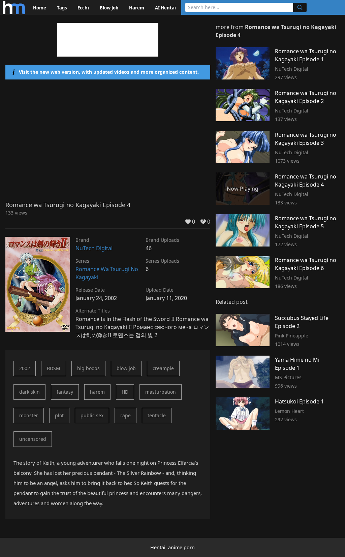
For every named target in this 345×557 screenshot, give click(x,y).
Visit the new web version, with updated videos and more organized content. (109, 72)
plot (59, 415)
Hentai (157, 547)
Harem (136, 8)
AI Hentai (165, 8)
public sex (92, 415)
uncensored (32, 439)
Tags (62, 8)
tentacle (157, 415)
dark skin (29, 392)
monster (28, 415)
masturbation (160, 392)
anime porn (181, 547)
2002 (24, 368)
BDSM (53, 368)
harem (97, 392)
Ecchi (83, 8)
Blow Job (109, 8)
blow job (126, 368)
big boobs (88, 368)
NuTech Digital (94, 248)
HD (125, 392)
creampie (163, 368)
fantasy (65, 392)
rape (125, 415)
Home (39, 8)
